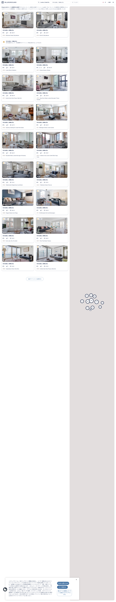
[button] (91, 300)
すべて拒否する (62, 587)
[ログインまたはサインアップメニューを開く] (113, 2)
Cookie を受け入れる (63, 583)
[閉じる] (76, 579)
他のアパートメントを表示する (34, 279)
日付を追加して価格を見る (8, 30)
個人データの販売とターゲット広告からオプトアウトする (64, 592)
